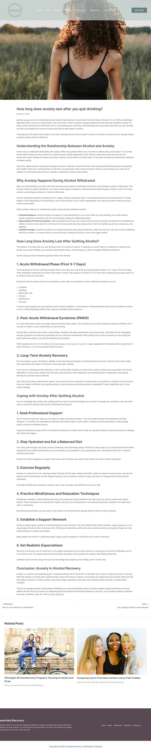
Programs (58, 10)
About (47, 10)
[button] (86, 10)
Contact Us (109, 10)
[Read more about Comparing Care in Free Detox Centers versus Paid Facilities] (112, 651)
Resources (94, 10)
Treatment (103, 682)
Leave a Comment (11, 685)
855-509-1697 (58, 594)
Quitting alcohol (23, 120)
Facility (69, 10)
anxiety (34, 361)
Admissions (80, 10)
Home (39, 10)
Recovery (22, 685)
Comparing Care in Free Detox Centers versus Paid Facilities (109, 678)
